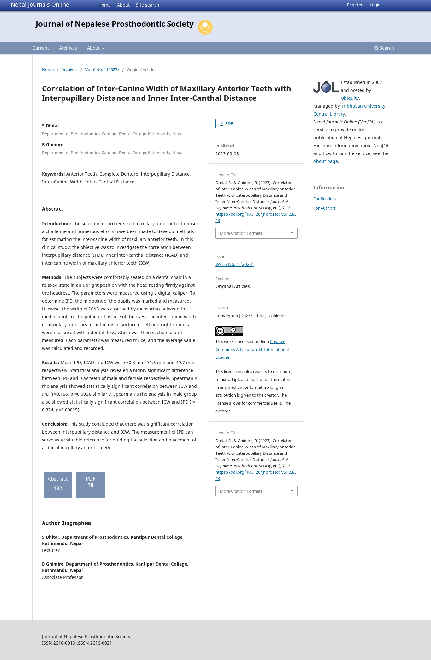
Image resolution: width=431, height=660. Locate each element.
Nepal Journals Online (40, 4)
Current (40, 48)
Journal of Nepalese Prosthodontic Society (115, 23)
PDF (228, 123)
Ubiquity (350, 98)
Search (386, 48)
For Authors (324, 208)
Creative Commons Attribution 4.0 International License (252, 349)
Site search (147, 5)
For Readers (324, 198)
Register (355, 5)
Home (104, 5)
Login (375, 5)
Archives (68, 48)
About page (325, 161)
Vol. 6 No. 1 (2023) (102, 69)
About (123, 5)
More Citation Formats (241, 233)
